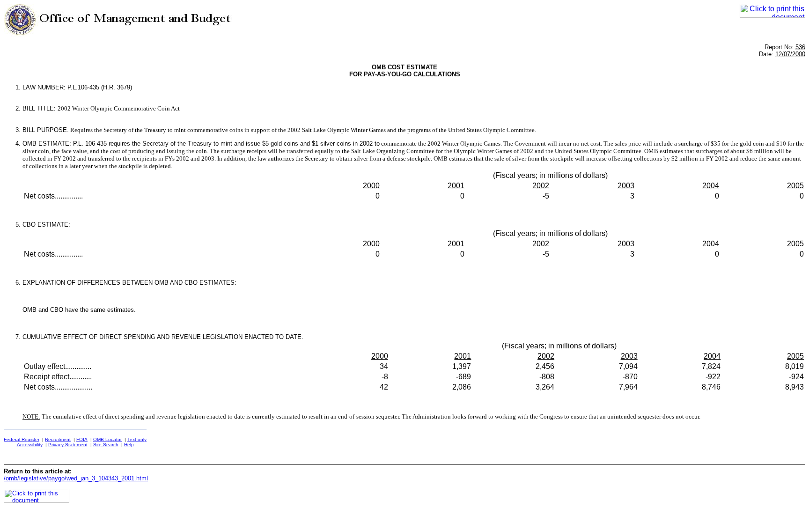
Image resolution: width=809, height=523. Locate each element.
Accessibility (30, 444)
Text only (137, 439)
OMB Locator (107, 439)
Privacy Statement (68, 444)
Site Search (105, 444)
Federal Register (21, 439)
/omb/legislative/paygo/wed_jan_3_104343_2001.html (76, 478)
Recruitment (58, 439)
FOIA (82, 439)
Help (129, 444)
